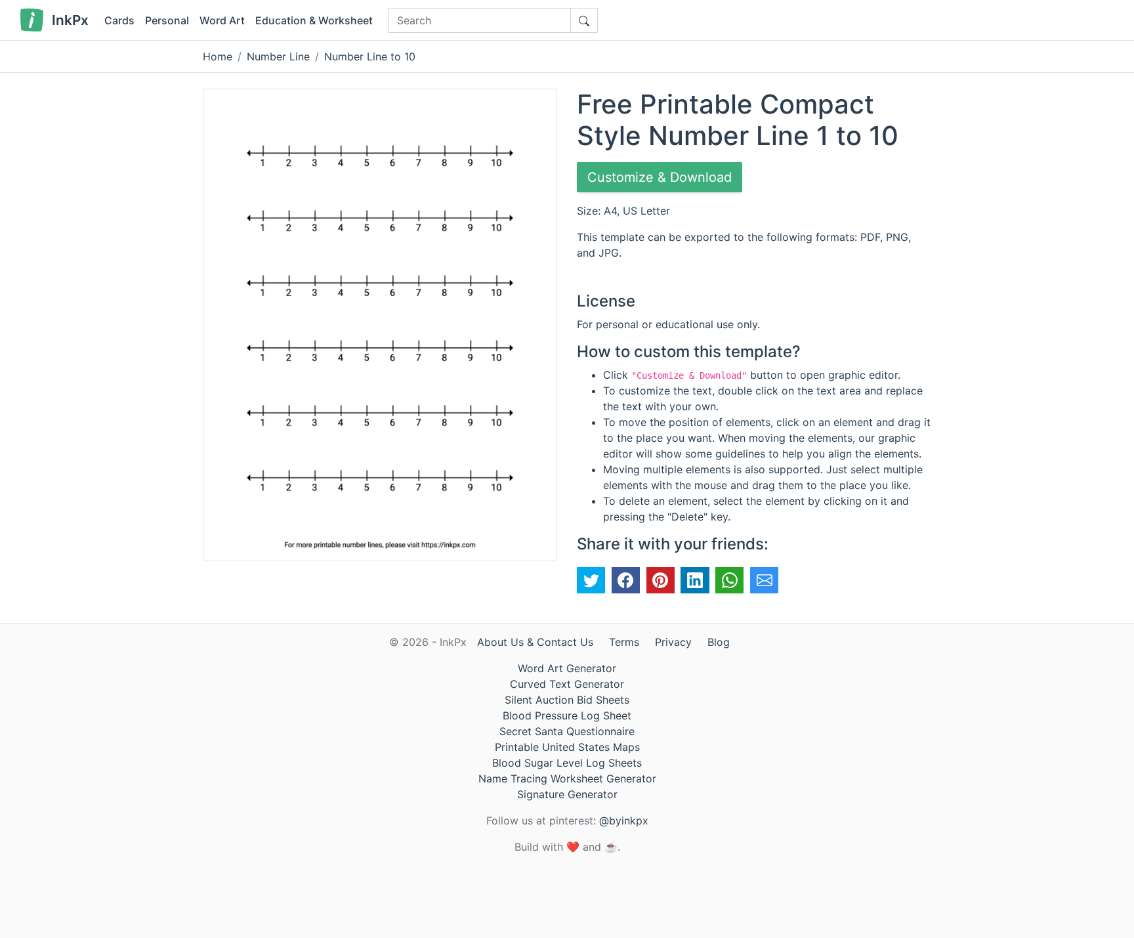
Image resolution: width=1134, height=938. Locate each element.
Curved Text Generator (567, 684)
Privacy (673, 642)
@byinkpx (623, 820)
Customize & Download (659, 177)
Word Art (222, 20)
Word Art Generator (567, 668)
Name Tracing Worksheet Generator (567, 778)
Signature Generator (567, 794)
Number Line (278, 56)
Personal (167, 20)
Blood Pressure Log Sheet (567, 715)
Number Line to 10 (369, 56)
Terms (624, 642)
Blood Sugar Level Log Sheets (567, 762)
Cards (119, 20)
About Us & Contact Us (535, 642)
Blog (718, 642)
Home (217, 56)
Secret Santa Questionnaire (567, 731)
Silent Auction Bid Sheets (567, 699)
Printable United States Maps (567, 747)
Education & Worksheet (314, 20)
